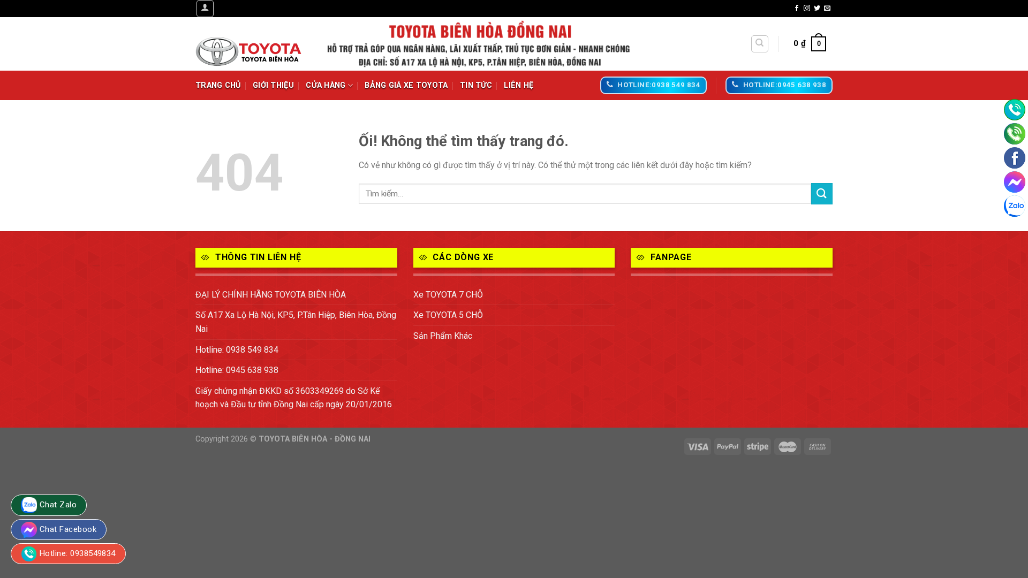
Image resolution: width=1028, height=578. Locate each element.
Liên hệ (518, 85)
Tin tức (476, 85)
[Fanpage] (1014, 158)
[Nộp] (822, 193)
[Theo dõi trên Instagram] (807, 8)
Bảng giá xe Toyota (406, 85)
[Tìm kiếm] (760, 43)
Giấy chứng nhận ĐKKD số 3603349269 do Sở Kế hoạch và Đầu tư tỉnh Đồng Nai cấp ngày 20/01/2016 (293, 398)
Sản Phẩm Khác (442, 336)
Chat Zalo (58, 504)
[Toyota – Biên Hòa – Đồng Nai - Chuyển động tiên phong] (249, 44)
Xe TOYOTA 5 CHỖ (448, 315)
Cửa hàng (325, 85)
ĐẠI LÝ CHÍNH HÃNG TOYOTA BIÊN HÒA (270, 295)
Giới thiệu (273, 85)
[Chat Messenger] (1014, 182)
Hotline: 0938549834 (78, 553)
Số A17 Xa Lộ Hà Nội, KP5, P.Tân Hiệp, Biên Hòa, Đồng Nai (295, 322)
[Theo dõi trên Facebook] (796, 8)
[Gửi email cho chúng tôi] (827, 8)
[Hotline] (1014, 109)
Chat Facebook (68, 529)
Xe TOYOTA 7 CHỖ (448, 295)
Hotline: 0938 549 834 (236, 350)
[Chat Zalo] (1014, 206)
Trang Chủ (218, 85)
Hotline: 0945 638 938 (236, 370)
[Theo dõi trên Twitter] (817, 8)
